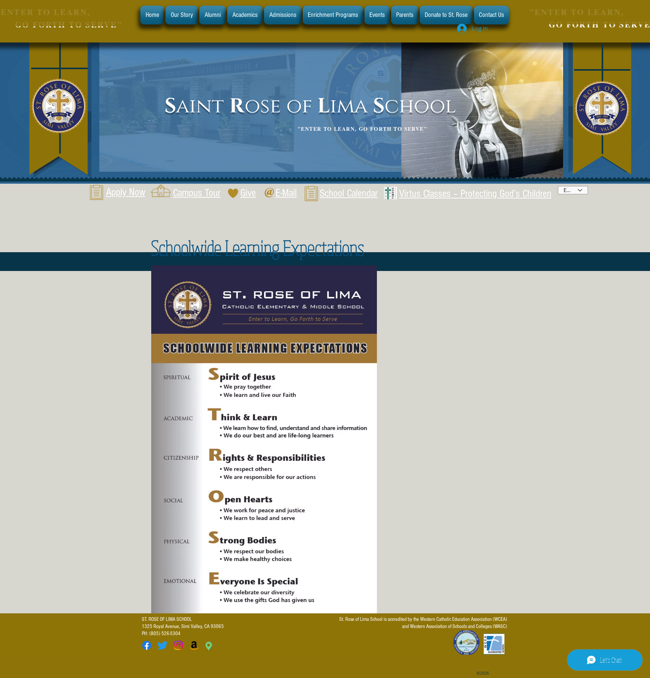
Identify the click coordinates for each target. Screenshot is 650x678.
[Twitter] (162, 645)
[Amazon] (194, 645)
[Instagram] (178, 645)
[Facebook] (147, 645)
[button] (182, 15)
